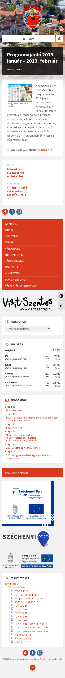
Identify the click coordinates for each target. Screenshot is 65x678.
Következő (13, 183)
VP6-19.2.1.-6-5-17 (23, 635)
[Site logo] (32, 28)
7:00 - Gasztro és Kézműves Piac (23, 447)
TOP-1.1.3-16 (21, 605)
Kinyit (8, 583)
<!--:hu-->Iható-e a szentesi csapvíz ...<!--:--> (17, 192)
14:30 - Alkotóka (14, 410)
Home (10, 69)
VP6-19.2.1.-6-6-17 (23, 638)
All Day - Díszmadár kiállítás (20, 434)
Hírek (19, 69)
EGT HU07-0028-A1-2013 (27, 594)
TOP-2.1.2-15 (21, 613)
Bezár (15, 583)
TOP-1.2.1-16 (21, 609)
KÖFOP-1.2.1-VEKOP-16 (26, 602)
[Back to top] (33, 668)
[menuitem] (32, 224)
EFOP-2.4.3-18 (22, 591)
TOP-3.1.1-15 (21, 616)
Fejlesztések (18, 587)
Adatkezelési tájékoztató (51, 659)
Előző (10, 165)
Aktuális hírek (46, 149)
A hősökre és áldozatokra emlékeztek (15, 172)
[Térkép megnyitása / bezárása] (59, 38)
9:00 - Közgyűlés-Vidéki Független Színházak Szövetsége (29, 456)
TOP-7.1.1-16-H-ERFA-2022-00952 (31, 623)
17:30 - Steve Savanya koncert (21, 440)
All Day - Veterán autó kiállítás (21, 437)
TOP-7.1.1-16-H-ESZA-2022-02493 (31, 627)
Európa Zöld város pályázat (29, 598)
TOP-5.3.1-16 (21, 620)
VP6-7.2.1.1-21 (22, 642)
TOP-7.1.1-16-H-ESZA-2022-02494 (31, 631)
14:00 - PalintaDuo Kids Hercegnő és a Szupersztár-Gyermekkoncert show (32, 419)
